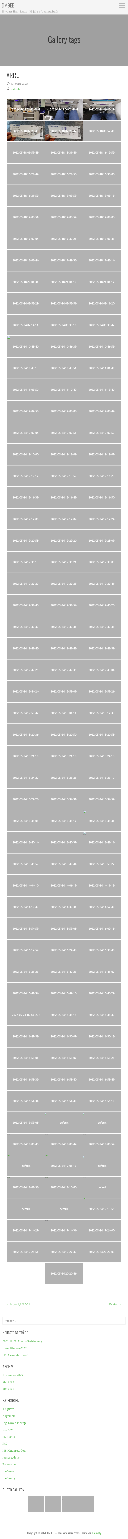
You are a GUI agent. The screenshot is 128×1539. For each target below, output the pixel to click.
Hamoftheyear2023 (14, 1348)
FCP (4, 1443)
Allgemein (9, 1416)
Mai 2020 (8, 1389)
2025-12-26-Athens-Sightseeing (22, 1341)
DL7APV (7, 1429)
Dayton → (115, 1304)
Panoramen (9, 1464)
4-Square (8, 1409)
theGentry (9, 1478)
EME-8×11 (8, 1436)
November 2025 (12, 1375)
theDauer (8, 1471)
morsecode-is (11, 1457)
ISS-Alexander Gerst (15, 1355)
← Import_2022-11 (18, 1304)
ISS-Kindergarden (14, 1450)
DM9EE (8, 5)
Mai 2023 (8, 1382)
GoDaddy (96, 1533)
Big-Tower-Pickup (14, 1423)
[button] (123, 5)
